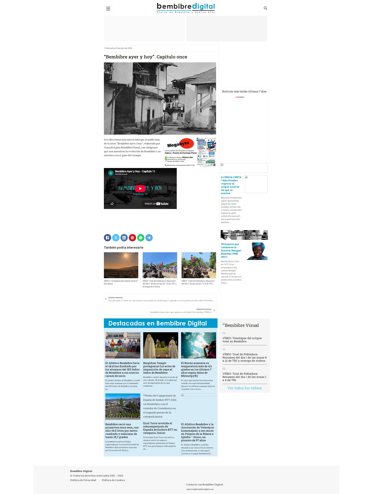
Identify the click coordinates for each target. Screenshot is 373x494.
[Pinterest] (132, 237)
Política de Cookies (113, 480)
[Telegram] (149, 237)
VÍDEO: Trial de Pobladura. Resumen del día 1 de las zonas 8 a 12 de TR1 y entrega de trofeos (160, 284)
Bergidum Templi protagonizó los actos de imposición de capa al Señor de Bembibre (159, 367)
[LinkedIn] (124, 237)
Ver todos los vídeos (244, 388)
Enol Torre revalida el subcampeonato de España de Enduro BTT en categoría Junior (160, 428)
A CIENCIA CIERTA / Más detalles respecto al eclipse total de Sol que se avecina (231, 185)
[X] (115, 237)
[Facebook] (107, 237)
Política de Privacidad (83, 480)
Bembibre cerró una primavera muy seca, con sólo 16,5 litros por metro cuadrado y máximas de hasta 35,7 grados (122, 430)
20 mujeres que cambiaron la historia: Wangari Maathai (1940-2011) (231, 250)
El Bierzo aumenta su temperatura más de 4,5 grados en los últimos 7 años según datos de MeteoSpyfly (196, 369)
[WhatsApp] (140, 237)
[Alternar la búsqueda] (265, 8)
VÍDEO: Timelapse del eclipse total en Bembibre (242, 339)
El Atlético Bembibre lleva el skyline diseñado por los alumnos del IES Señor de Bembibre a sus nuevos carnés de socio (122, 369)
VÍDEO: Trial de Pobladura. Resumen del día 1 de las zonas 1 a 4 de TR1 (244, 377)
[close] (108, 8)
